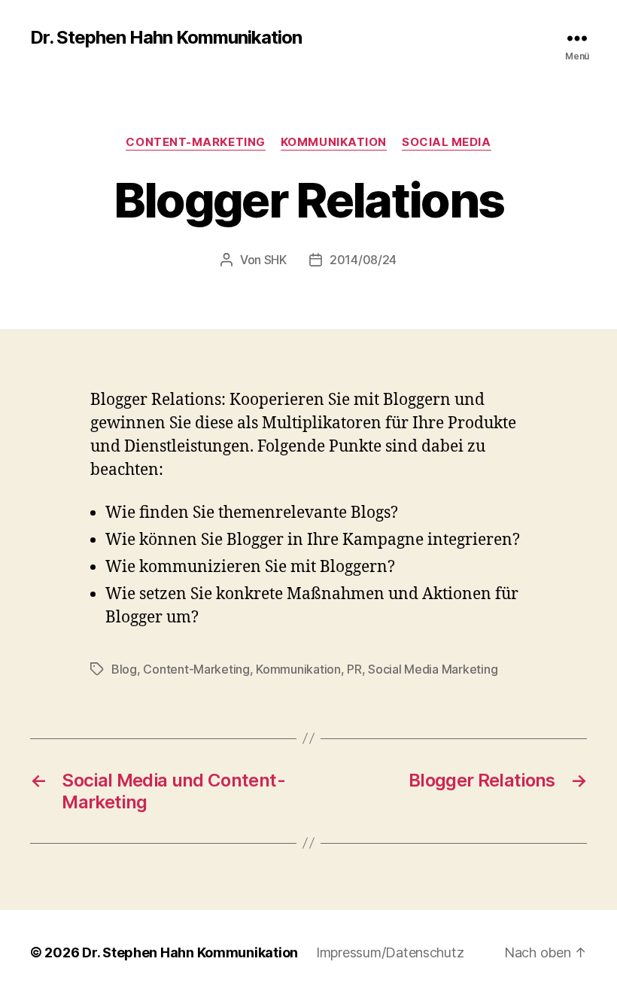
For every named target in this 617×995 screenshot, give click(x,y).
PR (354, 669)
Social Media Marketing (432, 669)
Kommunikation (334, 142)
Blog (124, 669)
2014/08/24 (363, 259)
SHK (275, 259)
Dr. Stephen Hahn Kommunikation (166, 38)
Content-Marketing (195, 142)
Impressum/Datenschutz (390, 952)
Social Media (446, 142)
